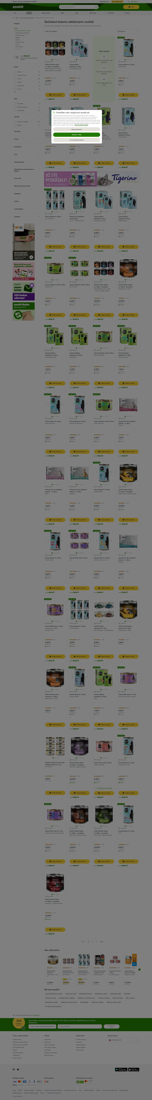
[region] (76, 127)
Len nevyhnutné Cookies (77, 140)
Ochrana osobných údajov (81, 125)
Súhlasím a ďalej (76, 135)
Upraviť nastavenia (76, 129)
